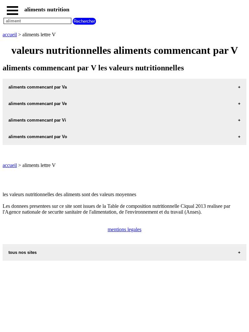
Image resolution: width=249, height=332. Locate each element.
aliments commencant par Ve (37, 103)
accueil (10, 34)
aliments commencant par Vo (37, 136)
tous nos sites (22, 252)
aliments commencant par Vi (37, 120)
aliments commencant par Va (37, 87)
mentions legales (124, 229)
